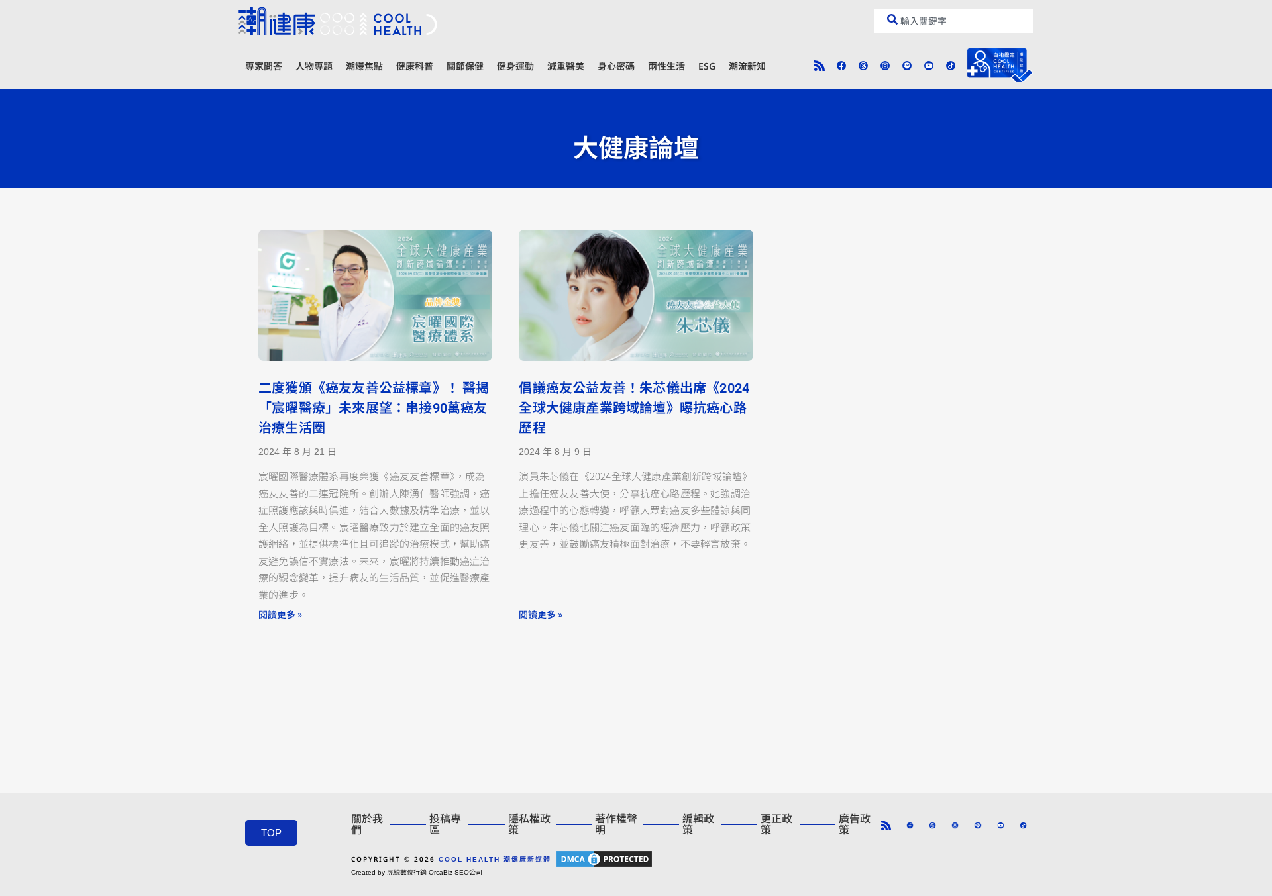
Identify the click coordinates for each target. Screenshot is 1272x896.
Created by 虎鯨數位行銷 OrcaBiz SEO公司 (416, 872)
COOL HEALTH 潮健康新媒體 (495, 859)
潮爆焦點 (364, 66)
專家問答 (263, 66)
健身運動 (515, 66)
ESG (707, 66)
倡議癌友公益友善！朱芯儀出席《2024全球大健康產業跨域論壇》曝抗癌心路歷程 (634, 408)
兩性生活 (666, 66)
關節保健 (465, 66)
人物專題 (314, 66)
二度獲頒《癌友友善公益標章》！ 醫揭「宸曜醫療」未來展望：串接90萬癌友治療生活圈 (374, 408)
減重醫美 (565, 66)
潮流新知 (747, 66)
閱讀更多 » (280, 614)
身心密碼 (616, 66)
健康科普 (414, 66)
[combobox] (954, 21)
